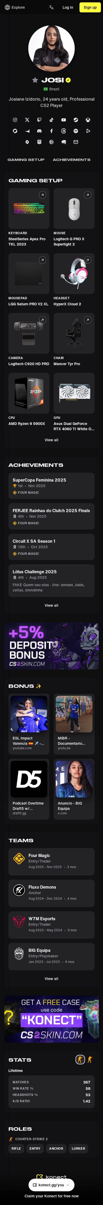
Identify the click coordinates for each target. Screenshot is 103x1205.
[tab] (80, 1059)
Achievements (72, 159)
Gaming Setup (25, 159)
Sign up (90, 7)
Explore (18, 7)
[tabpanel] (51, 1088)
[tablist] (85, 1059)
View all (51, 440)
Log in (68, 7)
